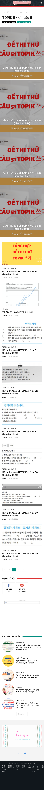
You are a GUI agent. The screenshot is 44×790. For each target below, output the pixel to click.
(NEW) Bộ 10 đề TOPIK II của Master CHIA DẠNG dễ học (27, 676)
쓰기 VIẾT (14, 12)
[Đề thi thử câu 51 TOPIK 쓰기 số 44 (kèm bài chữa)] (22, 53)
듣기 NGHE (24, 767)
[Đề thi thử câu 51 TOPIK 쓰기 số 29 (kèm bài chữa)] (22, 495)
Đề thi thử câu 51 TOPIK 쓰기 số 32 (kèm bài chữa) (20, 392)
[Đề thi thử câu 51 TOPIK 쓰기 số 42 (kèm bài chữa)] (22, 158)
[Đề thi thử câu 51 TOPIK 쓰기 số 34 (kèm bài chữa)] (22, 253)
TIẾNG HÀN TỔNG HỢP (4, 768)
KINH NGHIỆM (20, 642)
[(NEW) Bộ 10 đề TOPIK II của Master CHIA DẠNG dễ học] (8, 675)
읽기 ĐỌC (29, 767)
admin (4, 278)
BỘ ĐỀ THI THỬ (20, 672)
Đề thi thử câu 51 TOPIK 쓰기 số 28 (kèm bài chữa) (20, 554)
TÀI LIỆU (5, 309)
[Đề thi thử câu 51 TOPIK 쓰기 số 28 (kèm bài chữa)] (22, 535)
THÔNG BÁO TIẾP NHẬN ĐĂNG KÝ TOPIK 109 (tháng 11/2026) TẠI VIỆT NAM (28, 647)
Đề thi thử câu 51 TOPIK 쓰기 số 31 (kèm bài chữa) (19, 351)
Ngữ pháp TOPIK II (22, 658)
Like (8, 584)
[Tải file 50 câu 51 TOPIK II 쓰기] (22, 294)
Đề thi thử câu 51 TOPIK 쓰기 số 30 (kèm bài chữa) (20, 473)
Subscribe (22, 584)
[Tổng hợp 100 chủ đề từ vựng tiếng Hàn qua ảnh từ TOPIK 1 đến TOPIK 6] (8, 704)
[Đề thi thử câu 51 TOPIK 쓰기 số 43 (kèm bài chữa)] (22, 106)
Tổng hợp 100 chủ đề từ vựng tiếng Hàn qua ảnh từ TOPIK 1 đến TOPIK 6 (28, 705)
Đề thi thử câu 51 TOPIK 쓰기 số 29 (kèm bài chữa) (20, 514)
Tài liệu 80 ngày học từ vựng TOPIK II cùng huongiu (27, 691)
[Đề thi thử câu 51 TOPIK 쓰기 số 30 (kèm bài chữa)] (22, 454)
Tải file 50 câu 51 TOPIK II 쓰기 (17, 312)
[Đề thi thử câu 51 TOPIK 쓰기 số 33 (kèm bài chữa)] (22, 413)
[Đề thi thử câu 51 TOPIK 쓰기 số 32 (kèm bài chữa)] (22, 373)
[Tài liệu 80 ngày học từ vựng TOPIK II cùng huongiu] (8, 690)
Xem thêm (21, 714)
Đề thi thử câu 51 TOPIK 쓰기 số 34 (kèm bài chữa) (20, 273)
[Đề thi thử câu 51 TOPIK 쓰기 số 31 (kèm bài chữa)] (22, 332)
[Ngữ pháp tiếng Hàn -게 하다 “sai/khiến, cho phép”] (8, 661)
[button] (40, 3)
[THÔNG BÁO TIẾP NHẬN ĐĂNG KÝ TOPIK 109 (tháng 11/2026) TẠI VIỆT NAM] (8, 646)
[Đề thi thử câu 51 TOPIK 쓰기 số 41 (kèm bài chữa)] (22, 211)
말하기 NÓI (34, 768)
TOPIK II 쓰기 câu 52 (24, 22)
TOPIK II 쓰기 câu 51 (9, 22)
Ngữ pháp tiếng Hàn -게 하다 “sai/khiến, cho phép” (27, 662)
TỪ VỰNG (19, 687)
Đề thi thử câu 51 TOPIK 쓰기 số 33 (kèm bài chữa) (20, 433)
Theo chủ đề (20, 700)
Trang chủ (5, 12)
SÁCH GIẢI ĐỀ (18, 767)
